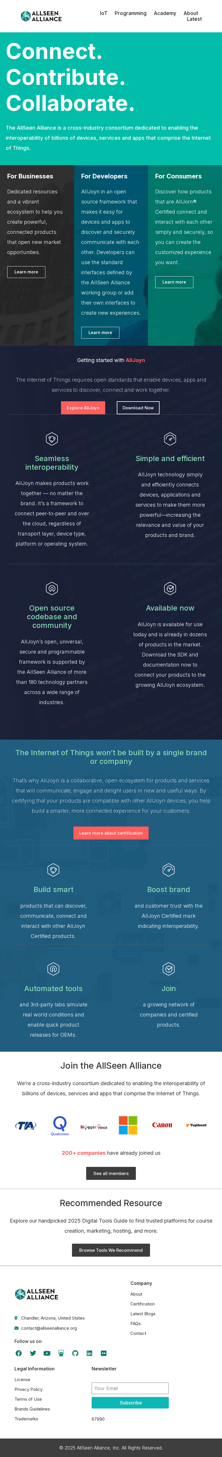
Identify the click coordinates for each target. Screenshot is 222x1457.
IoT (104, 13)
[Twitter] (33, 1353)
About (191, 13)
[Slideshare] (61, 1353)
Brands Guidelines (32, 1409)
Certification (142, 1304)
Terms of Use (28, 1399)
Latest (194, 19)
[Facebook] (18, 1353)
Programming (131, 13)
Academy (165, 13)
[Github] (75, 1353)
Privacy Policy (28, 1389)
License (22, 1379)
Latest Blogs (143, 1313)
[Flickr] (103, 1353)
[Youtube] (47, 1353)
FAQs (135, 1323)
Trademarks (26, 1418)
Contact (138, 1333)
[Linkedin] (89, 1353)
